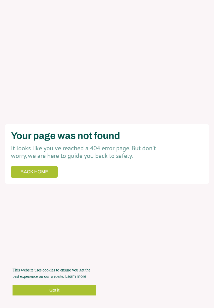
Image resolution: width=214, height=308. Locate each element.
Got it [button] (54, 290)
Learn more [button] (75, 276)
